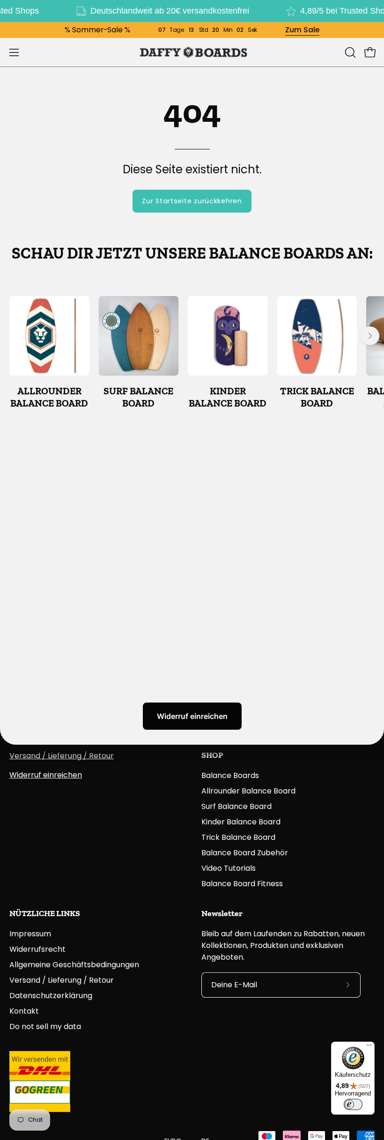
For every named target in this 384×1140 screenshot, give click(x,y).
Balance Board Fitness (242, 883)
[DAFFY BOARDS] (192, 52)
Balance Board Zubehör (244, 852)
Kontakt (24, 1011)
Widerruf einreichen (192, 716)
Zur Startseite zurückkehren (192, 201)
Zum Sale (302, 30)
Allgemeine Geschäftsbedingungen (74, 964)
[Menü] (369, 1047)
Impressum (30, 933)
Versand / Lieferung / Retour (61, 755)
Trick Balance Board (238, 837)
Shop (212, 755)
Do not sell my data (45, 1026)
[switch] (353, 1104)
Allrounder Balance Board (248, 790)
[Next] (370, 335)
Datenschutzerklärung (50, 995)
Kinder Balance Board (241, 821)
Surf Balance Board (236, 806)
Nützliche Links (44, 913)
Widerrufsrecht (37, 949)
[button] (349, 52)
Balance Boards (230, 775)
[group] (192, 352)
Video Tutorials (228, 868)
